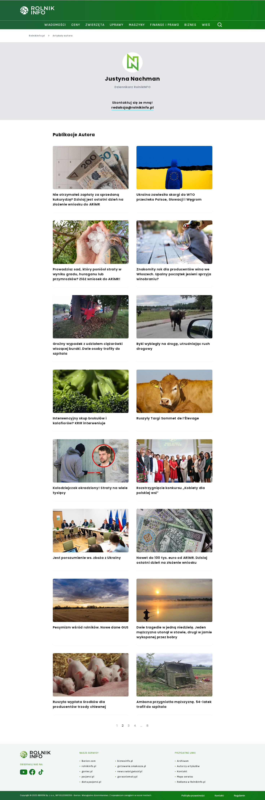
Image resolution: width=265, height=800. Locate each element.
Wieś (206, 25)
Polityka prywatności (193, 795)
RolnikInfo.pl (37, 35)
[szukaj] (220, 24)
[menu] (23, 772)
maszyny (137, 25)
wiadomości (55, 25)
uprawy (116, 25)
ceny (75, 25)
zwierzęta (95, 25)
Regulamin (239, 795)
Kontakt (219, 795)
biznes (190, 25)
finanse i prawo (164, 25)
